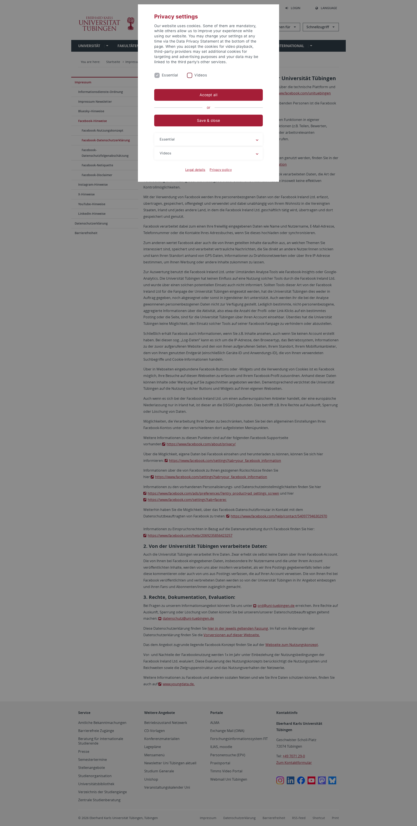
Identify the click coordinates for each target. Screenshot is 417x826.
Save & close (208, 120)
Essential (170, 75)
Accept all (208, 95)
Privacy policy (221, 170)
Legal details (195, 170)
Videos (200, 75)
